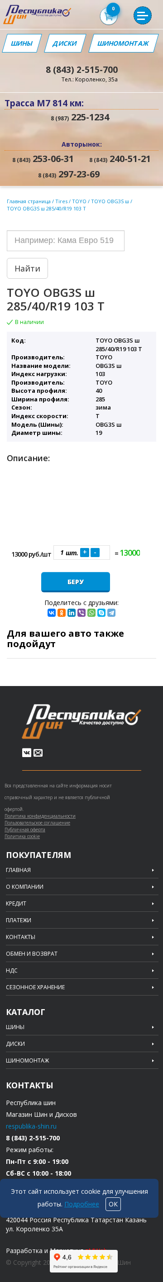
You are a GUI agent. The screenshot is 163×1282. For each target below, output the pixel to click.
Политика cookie (22, 836)
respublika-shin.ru (31, 1126)
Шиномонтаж (123, 43)
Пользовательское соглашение (37, 822)
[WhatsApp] (91, 613)
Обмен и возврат (32, 954)
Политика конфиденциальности (40, 816)
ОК (113, 1204)
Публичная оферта (25, 829)
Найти (27, 268)
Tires (62, 201)
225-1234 (80, 117)
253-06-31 (43, 159)
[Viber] (81, 613)
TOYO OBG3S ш (110, 201)
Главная (18, 870)
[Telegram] (111, 613)
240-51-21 (120, 159)
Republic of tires (81, 721)
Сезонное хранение (35, 987)
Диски (65, 43)
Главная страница (29, 201)
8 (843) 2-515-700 (82, 70)
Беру (75, 581)
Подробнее (81, 1204)
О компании (24, 887)
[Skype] (101, 613)
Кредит (16, 903)
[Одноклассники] (62, 613)
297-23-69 (69, 174)
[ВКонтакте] (52, 613)
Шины (22, 43)
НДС (12, 970)
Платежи (18, 920)
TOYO (80, 201)
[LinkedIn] (71, 613)
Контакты (20, 937)
